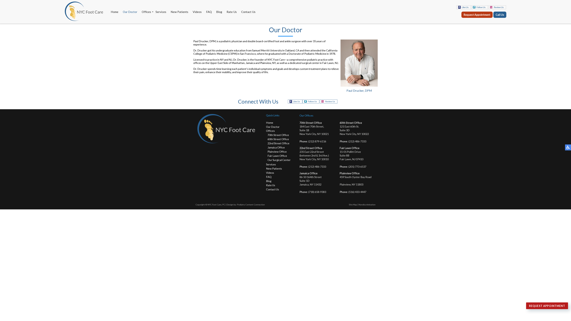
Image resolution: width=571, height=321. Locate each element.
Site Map (353, 204)
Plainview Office (277, 151)
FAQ (209, 12)
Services (161, 12)
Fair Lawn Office (277, 155)
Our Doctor (130, 12)
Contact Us (248, 12)
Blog (219, 12)
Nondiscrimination (367, 204)
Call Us (500, 14)
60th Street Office (278, 139)
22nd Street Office (278, 143)
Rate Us (232, 12)
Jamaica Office (276, 147)
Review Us (499, 7)
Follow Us (481, 7)
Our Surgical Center (279, 160)
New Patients (179, 12)
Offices (146, 12)
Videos (197, 12)
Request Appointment (477, 14)
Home (114, 12)
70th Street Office (278, 135)
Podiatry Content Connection (251, 204)
